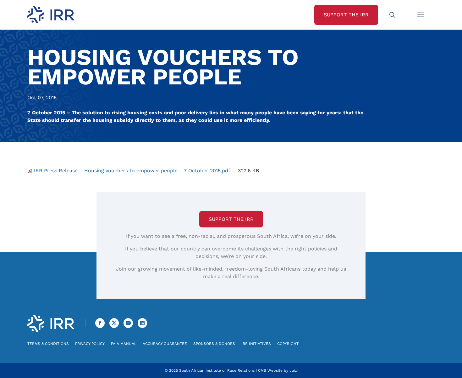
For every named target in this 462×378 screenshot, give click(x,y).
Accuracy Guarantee (165, 343)
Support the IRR (231, 219)
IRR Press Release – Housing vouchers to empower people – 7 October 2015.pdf (131, 171)
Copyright (288, 343)
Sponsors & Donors (214, 343)
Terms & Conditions (48, 343)
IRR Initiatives (256, 343)
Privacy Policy (90, 343)
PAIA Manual (123, 343)
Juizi (293, 370)
